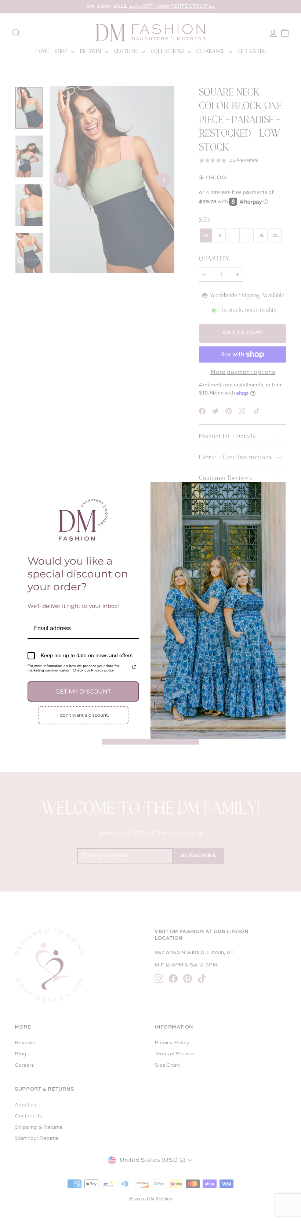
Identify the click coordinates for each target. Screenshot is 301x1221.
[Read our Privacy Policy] (134, 667)
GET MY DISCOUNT (83, 691)
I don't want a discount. (83, 715)
